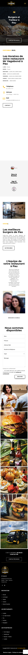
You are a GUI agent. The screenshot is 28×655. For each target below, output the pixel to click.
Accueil (4, 594)
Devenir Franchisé (6, 604)
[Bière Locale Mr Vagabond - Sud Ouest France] (14, 452)
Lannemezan (6, 634)
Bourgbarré (5, 622)
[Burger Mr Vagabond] (14, 425)
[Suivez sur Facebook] (2, 585)
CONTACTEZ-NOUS (14, 40)
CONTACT (7, 105)
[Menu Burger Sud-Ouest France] (14, 507)
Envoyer (20, 376)
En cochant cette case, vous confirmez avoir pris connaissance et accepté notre (14, 372)
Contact (4, 601)
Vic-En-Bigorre (7, 632)
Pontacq (4, 620)
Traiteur (4, 599)
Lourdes (4, 613)
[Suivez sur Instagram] (4, 585)
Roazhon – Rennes (8, 636)
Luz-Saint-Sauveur (6, 615)
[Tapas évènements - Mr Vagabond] (14, 480)
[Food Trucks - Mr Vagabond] (14, 535)
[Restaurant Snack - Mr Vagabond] (14, 398)
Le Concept (5, 597)
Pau (3, 618)
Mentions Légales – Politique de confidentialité (14, 652)
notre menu (9, 248)
